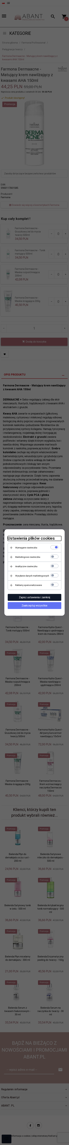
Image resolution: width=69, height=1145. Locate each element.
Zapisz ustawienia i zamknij (34, 597)
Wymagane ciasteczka (26, 547)
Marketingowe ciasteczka (27, 557)
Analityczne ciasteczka (26, 566)
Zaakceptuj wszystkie (34, 605)
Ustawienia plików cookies (31, 538)
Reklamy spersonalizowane (28, 585)
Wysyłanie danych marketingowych (32, 576)
